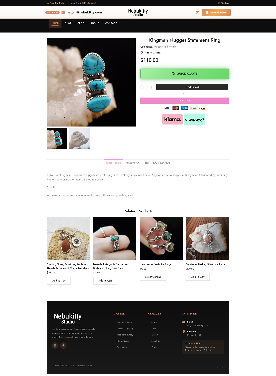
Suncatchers (122, 347)
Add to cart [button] (58, 280)
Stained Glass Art (125, 322)
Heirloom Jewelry (125, 334)
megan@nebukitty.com (84, 12)
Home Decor (123, 341)
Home (55, 22)
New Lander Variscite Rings (155, 264)
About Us (155, 341)
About (95, 23)
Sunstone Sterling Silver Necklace (205, 264)
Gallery (154, 334)
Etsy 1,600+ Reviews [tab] (157, 163)
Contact (111, 23)
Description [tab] (113, 163)
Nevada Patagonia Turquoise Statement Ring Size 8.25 (110, 266)
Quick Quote (187, 74)
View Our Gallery (57, 3)
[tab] (113, 162)
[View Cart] (197, 12)
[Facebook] (63, 345)
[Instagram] (55, 345)
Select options (153, 277)
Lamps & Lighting (125, 328)
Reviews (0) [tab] (133, 163)
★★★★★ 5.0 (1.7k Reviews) (83, 3)
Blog (81, 23)
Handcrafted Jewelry (165, 47)
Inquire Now (218, 12)
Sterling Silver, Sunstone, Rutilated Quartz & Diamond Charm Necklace (68, 266)
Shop (68, 23)
